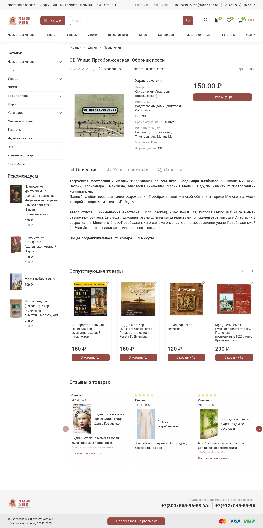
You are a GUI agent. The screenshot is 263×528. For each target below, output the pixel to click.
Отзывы (110, 5)
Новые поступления (22, 35)
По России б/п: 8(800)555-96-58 (196, 5)
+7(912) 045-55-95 (235, 505)
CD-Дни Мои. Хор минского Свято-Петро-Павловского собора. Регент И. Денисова (136, 330)
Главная (75, 47)
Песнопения (112, 47)
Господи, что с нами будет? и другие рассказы (235, 423)
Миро (143, 35)
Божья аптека (118, 35)
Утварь (72, 35)
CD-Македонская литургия (180, 327)
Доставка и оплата (21, 5)
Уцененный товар (20, 155)
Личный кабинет (65, 5)
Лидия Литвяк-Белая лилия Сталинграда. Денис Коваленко (109, 418)
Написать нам (90, 5)
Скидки (44, 5)
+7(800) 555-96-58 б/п (185, 505)
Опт (10, 147)
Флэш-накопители (198, 35)
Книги (51, 35)
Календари (166, 35)
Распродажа (17, 164)
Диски (92, 35)
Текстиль (228, 35)
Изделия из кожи (20, 138)
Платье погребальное (168, 424)
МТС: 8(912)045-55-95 (239, 5)
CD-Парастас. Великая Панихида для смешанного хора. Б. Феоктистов (88, 330)
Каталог (56, 20)
